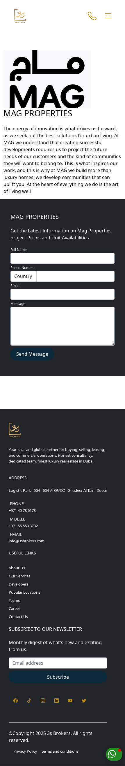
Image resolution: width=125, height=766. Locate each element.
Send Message (32, 354)
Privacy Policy (25, 751)
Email (14, 285)
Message (17, 303)
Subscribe (58, 677)
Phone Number (22, 267)
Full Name (18, 249)
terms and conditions (60, 751)
